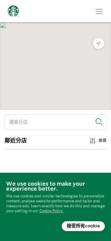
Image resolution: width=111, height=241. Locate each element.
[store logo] (13, 11)
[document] (55, 206)
